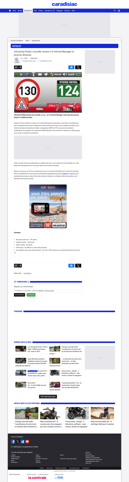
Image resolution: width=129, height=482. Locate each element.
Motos (62, 455)
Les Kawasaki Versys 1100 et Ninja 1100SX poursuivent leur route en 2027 (38, 349)
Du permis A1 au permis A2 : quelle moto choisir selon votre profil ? (37, 373)
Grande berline (15, 458)
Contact (42, 468)
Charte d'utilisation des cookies (93, 459)
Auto (73, 11)
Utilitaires (38, 462)
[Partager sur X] (78, 66)
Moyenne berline (15, 457)
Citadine (13, 455)
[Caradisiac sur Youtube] (27, 442)
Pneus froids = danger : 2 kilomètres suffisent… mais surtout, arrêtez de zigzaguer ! (76, 424)
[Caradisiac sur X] (18, 442)
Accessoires (27, 273)
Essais (20, 11)
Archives (87, 452)
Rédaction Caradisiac (61, 468)
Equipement (28, 11)
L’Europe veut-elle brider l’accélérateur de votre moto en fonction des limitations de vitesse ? (26, 424)
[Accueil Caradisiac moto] (10, 10)
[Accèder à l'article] (20, 348)
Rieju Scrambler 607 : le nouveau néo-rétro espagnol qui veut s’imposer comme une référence (51, 424)
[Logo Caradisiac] (64, 7)
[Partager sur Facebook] (71, 66)
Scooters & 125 (50, 11)
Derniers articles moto (22, 342)
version (43, 115)
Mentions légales (90, 456)
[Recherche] (115, 10)
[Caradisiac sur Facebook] (13, 442)
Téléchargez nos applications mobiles (25, 447)
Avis (35, 11)
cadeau (64, 174)
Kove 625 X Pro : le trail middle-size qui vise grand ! (37, 385)
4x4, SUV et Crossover (41, 458)
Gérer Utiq (88, 463)
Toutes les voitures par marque (68, 458)
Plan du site (88, 454)
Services (67, 11)
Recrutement (85, 468)
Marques (60, 11)
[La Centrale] (37, 479)
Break (12, 460)
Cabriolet (38, 457)
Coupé (37, 455)
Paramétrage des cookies (92, 461)
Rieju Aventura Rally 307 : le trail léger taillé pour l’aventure (102, 423)
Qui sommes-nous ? (74, 468)
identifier (41, 290)
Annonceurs (49, 468)
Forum (41, 11)
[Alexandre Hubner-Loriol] (17, 62)
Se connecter (19, 295)
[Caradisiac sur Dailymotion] (23, 442)
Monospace (14, 462)
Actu (14, 11)
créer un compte (49, 290)
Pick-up (38, 460)
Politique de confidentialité (92, 457)
